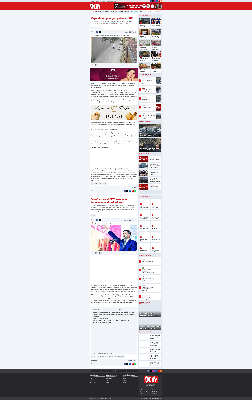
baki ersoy (102, 356)
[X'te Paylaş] (100, 32)
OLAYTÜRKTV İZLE (99, 11)
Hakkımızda (142, 389)
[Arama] (161, 11)
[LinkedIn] (157, 1)
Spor (116, 11)
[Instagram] (155, 1)
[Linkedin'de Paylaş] (130, 191)
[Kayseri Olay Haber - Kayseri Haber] (151, 379)
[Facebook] (151, 1)
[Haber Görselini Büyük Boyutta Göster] (114, 50)
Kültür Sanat (109, 378)
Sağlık (107, 380)
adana (106, 183)
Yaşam (107, 382)
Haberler (92, 14)
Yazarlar (91, 380)
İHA (99, 65)
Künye (92, 1)
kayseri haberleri (120, 356)
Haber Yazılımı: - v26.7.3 (151, 398)
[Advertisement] (83, 32)
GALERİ (157, 11)
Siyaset (121, 11)
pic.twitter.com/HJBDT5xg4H (102, 322)
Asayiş (112, 11)
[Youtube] (159, 1)
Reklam (97, 1)
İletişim (103, 1)
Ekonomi (126, 11)
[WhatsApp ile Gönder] (135, 191)
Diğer (141, 11)
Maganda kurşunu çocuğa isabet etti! (110, 14)
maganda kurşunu (97, 27)
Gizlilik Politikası (154, 387)
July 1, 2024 (109, 353)
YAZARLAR (131, 370)
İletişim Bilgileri (154, 393)
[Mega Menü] (90, 11)
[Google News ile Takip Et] (132, 65)
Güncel (107, 11)
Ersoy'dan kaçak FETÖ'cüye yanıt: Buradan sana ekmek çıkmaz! (113, 195)
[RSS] (161, 1)
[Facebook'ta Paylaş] (97, 32)
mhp (94, 215)
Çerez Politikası (154, 391)
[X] (153, 1)
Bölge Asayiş (98, 14)
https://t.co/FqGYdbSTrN (121, 320)
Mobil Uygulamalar (144, 391)
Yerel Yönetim (93, 382)
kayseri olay (110, 356)
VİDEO (150, 11)
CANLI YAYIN (119, 370)
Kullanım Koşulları (154, 389)
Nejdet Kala (99, 253)
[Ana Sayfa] (93, 11)
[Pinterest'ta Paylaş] (133, 191)
